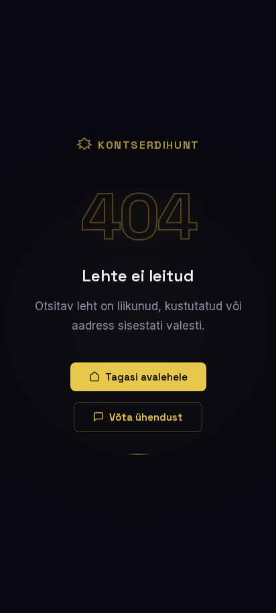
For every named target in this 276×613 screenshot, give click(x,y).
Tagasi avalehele (146, 376)
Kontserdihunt (149, 145)
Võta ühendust (146, 417)
